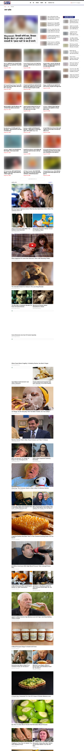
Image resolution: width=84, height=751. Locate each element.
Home (5, 6)
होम (30, 2)
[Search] (76, 2)
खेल (45, 2)
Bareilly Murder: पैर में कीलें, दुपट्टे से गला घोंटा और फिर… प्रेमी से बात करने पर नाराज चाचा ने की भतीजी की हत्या (13, 129)
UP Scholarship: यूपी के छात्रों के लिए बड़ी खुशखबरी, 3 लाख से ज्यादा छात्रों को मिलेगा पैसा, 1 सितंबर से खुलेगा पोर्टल (12, 172)
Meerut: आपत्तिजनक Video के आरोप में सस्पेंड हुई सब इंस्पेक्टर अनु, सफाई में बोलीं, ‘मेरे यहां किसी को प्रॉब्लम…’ (12, 65)
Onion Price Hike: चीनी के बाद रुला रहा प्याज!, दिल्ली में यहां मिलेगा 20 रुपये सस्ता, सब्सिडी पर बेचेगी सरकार (74, 70)
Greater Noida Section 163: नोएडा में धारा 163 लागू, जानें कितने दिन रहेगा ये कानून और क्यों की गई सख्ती (32, 65)
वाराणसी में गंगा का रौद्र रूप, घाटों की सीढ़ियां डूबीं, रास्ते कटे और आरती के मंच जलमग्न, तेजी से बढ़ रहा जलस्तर (32, 151)
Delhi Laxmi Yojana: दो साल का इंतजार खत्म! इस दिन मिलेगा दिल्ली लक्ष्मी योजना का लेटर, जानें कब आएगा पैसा (74, 64)
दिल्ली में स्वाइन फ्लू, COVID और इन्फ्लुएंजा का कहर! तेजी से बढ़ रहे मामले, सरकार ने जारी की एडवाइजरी (74, 52)
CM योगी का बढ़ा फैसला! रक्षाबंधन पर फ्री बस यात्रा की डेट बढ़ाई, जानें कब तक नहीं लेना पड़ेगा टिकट (53, 37)
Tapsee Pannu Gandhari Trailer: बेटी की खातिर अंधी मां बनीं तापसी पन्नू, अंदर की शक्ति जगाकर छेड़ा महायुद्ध (74, 58)
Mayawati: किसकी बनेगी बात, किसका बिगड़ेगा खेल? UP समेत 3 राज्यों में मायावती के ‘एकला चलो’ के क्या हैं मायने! (20, 38)
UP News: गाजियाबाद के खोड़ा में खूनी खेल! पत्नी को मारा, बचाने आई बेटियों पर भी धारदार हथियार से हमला (51, 108)
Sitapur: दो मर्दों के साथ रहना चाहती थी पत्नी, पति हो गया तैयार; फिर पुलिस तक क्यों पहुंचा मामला (52, 86)
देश (33, 2)
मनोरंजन (37, 2)
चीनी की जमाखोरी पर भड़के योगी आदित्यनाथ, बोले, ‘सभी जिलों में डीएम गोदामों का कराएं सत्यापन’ (13, 107)
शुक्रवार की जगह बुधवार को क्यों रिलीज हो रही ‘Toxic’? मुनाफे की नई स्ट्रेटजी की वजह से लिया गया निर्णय (74, 21)
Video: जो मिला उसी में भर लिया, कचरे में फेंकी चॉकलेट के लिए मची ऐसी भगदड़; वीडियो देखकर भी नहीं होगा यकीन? (53, 18)
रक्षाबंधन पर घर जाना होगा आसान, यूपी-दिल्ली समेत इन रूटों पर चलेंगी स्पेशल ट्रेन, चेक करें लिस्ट (74, 28)
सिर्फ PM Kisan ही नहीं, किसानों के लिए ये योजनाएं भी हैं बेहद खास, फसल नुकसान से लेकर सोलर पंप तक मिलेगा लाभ (74, 46)
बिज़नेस (42, 2)
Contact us (51, 2)
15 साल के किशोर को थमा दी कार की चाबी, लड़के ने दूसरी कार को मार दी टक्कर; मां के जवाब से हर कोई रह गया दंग (52, 129)
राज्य (8, 6)
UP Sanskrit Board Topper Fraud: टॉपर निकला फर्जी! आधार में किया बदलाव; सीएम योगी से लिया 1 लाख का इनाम (12, 86)
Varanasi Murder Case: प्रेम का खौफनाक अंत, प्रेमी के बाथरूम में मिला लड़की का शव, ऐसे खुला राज (51, 172)
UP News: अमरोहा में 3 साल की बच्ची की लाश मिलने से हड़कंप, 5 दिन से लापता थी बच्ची (12, 150)
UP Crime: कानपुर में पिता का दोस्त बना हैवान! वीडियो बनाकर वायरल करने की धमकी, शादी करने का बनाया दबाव (53, 31)
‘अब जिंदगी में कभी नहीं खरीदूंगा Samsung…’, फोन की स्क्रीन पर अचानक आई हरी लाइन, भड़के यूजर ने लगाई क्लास (74, 34)
